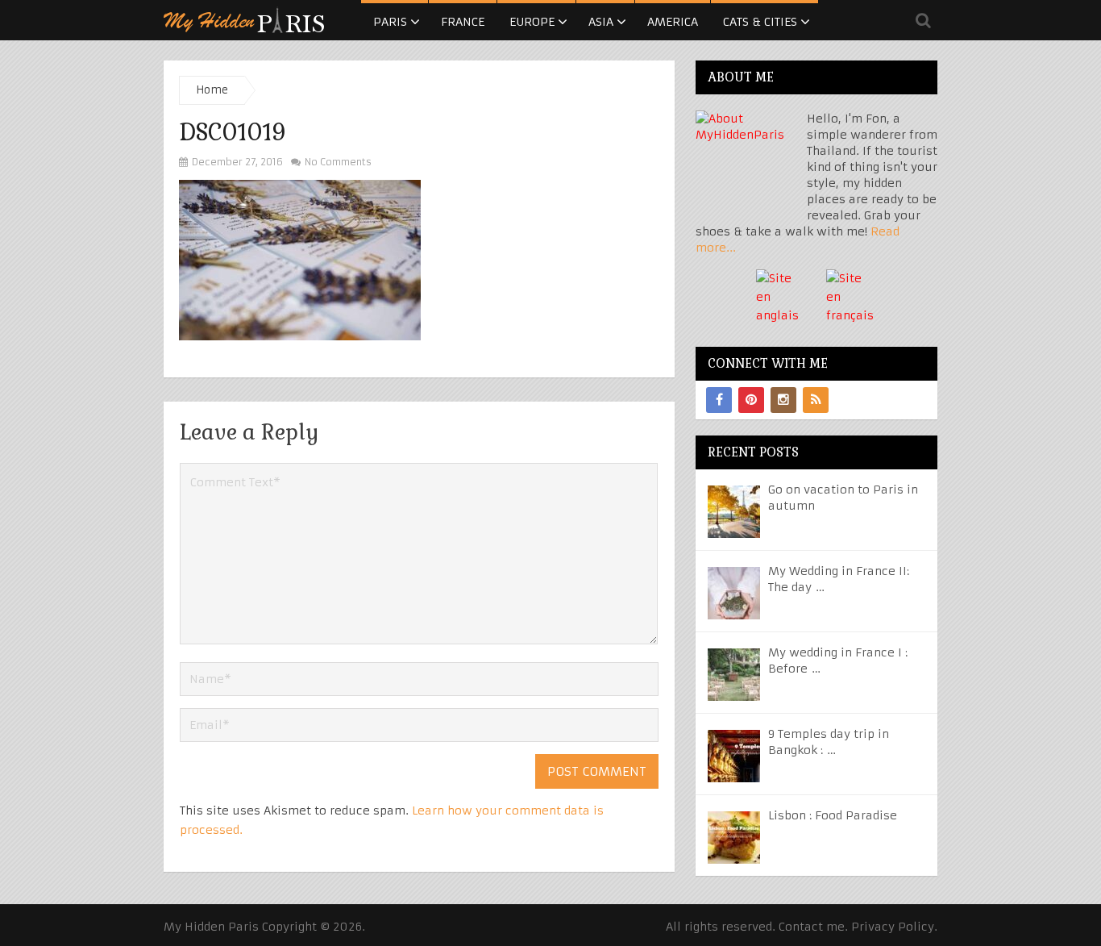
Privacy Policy (892, 926)
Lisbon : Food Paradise (832, 815)
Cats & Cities (760, 22)
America (672, 22)
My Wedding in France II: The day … (838, 579)
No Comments (337, 162)
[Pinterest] (751, 400)
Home (212, 90)
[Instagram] (783, 400)
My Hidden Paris (211, 926)
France (462, 22)
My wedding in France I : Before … (838, 660)
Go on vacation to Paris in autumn (843, 497)
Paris (390, 22)
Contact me (812, 926)
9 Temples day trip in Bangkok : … (828, 742)
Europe (532, 22)
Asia (600, 22)
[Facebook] (719, 400)
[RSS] (816, 400)
